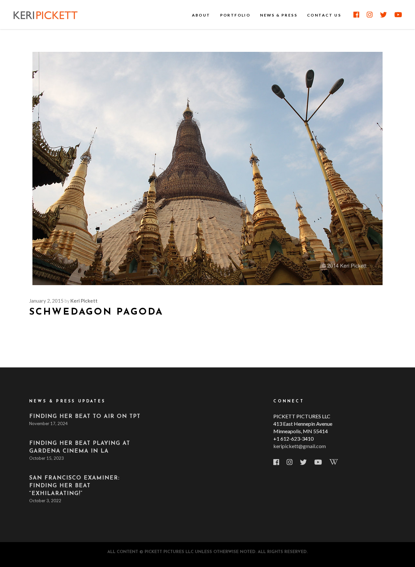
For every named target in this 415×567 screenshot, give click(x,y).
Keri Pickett (84, 301)
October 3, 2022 (45, 500)
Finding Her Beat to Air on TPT (84, 416)
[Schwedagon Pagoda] (207, 168)
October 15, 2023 (46, 458)
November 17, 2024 (48, 423)
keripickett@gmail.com (299, 446)
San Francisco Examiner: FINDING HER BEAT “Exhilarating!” (74, 485)
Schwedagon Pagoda (96, 312)
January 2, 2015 (46, 301)
